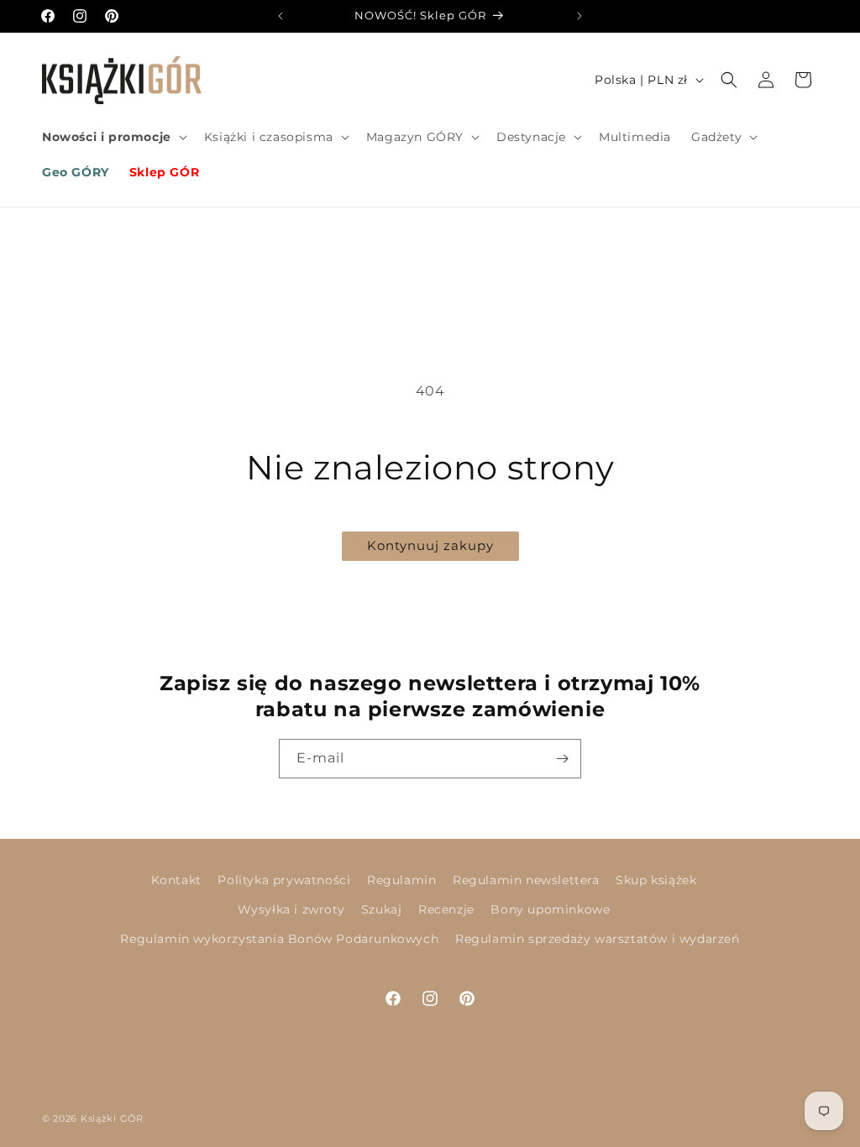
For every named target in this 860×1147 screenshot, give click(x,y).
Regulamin (401, 880)
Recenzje (446, 909)
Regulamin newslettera (526, 880)
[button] (113, 137)
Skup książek (656, 880)
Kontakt (176, 880)
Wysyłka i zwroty (291, 909)
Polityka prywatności (284, 880)
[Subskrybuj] (561, 758)
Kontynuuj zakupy (430, 545)
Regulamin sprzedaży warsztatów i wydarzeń (597, 938)
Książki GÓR (112, 1118)
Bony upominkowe (550, 909)
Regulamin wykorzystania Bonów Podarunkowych (279, 938)
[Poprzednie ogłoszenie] (280, 16)
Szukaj (381, 909)
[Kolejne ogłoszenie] (579, 16)
